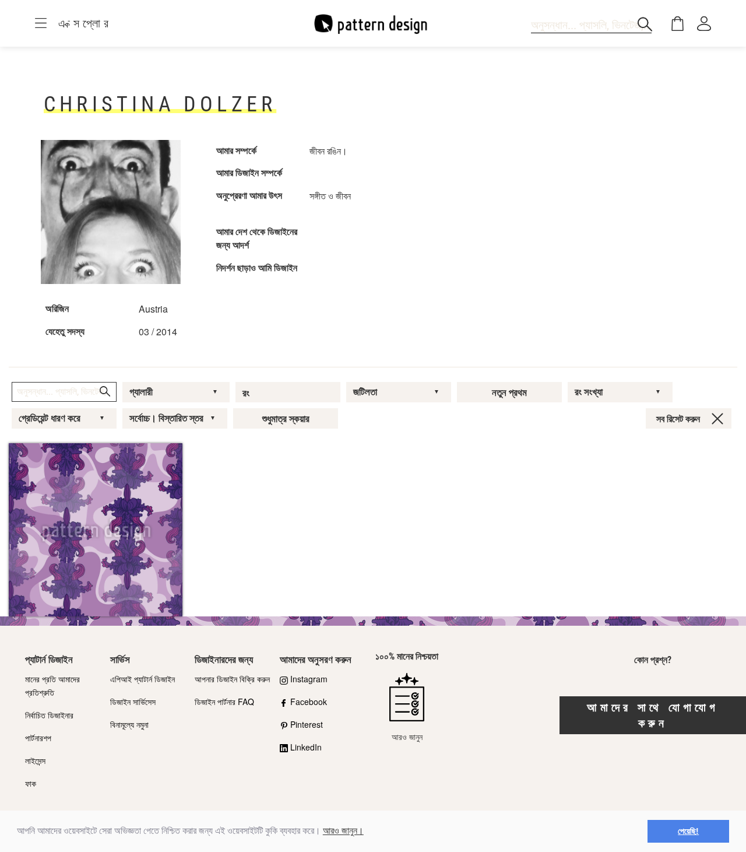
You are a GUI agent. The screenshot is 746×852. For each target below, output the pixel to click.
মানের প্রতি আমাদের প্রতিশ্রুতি (52, 685)
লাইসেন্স (35, 760)
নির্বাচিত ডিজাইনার (49, 715)
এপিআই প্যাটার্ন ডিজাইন (142, 679)
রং (245, 393)
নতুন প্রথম (509, 392)
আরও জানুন (407, 736)
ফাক (30, 783)
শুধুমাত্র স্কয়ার (285, 419)
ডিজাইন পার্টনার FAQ (224, 701)
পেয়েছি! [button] (688, 831)
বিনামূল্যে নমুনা (129, 724)
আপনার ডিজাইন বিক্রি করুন (232, 679)
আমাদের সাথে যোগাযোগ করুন (653, 715)
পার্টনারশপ (38, 738)
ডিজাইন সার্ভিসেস (133, 701)
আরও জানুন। (343, 831)
